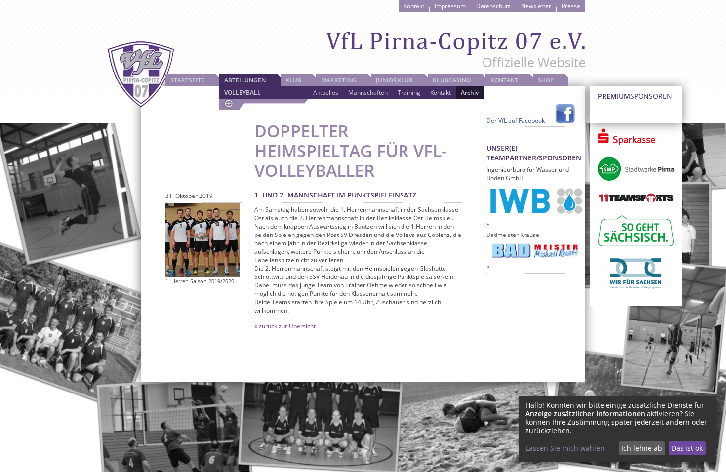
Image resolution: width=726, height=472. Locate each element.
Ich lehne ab (641, 448)
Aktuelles (325, 92)
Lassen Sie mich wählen (565, 448)
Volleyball (242, 92)
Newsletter (536, 6)
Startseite (187, 80)
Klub (293, 80)
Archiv (470, 92)
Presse (571, 6)
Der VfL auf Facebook (515, 121)
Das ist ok (687, 448)
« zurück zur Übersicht (285, 326)
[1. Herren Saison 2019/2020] (202, 240)
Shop (546, 80)
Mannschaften (368, 92)
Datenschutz (493, 6)
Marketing (338, 80)
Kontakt (413, 6)
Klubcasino (452, 80)
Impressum (450, 6)
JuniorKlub (394, 80)
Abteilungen (245, 80)
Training (409, 92)
